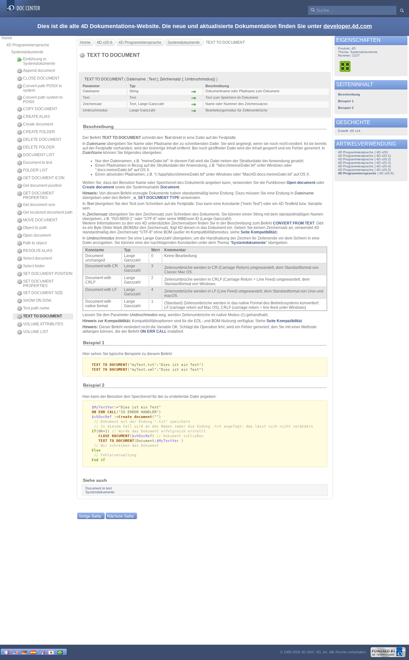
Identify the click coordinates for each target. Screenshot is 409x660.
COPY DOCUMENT (40, 109)
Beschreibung (349, 94)
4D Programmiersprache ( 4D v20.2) (364, 159)
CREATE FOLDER (39, 132)
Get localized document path (48, 212)
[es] (33, 652)
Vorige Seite (90, 516)
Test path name (36, 308)
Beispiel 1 (346, 101)
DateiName (92, 152)
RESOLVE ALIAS (37, 250)
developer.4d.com (347, 26)
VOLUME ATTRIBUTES (43, 324)
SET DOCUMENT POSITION (48, 273)
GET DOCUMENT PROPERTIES (38, 195)
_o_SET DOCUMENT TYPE (155, 197)
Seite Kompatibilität (258, 232)
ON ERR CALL (153, 331)
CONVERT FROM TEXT (293, 223)
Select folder (34, 266)
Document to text (37, 162)
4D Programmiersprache (27, 45)
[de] (24, 652)
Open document (37, 235)
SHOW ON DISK (37, 300)
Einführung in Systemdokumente (39, 61)
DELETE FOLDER (39, 147)
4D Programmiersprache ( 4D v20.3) (364, 162)
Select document (37, 258)
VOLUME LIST (35, 332)
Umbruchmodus (100, 238)
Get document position (42, 185)
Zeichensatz (97, 214)
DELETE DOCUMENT (42, 139)
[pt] (60, 652)
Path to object (35, 243)
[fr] (6, 652)
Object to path (35, 227)
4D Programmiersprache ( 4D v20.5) (364, 169)
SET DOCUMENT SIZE (43, 293)
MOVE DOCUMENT (40, 220)
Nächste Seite (120, 516)
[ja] (51, 652)
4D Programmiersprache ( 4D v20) (363, 152)
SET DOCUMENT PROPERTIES (38, 283)
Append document (39, 70)
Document (169, 187)
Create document (38, 124)
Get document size (39, 204)
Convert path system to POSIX (43, 99)
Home (7, 38)
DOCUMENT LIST (38, 155)
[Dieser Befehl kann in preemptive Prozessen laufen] (345, 66)
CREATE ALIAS (36, 116)
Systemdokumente (27, 52)
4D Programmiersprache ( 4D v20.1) (364, 155)
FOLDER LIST (35, 170)
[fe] (42, 652)
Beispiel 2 (346, 108)
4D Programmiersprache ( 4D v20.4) (364, 166)
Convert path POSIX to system (42, 88)
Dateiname (96, 143)
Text (167, 137)
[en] (15, 652)
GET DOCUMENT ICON (44, 178)
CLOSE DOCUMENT (41, 78)
